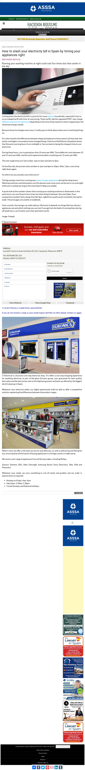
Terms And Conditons (42, 750)
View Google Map (42, 303)
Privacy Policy (43, 753)
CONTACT (11, 19)
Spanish (51, 116)
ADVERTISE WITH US (22, 19)
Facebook (70, 303)
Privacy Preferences (63, 746)
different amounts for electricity (16, 122)
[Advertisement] (73, 580)
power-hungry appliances (47, 180)
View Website (15, 303)
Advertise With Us (43, 763)
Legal (42, 756)
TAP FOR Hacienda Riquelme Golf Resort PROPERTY (42, 39)
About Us (43, 759)
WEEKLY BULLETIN (35, 19)
